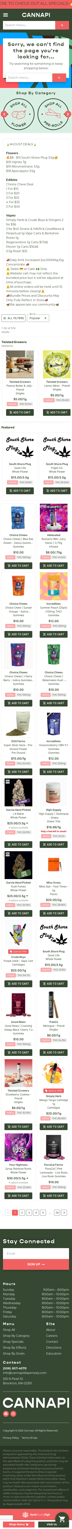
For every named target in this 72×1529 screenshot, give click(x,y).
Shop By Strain (14, 1353)
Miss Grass (54, 882)
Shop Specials (13, 1341)
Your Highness (18, 1164)
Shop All (9, 1330)
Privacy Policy (11, 1437)
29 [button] (57, 1212)
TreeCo (53, 1021)
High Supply (53, 809)
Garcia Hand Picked (18, 809)
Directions (53, 1347)
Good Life (20, 467)
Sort (32, 314)
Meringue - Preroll (53, 1025)
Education (53, 1353)
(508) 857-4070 (15, 1368)
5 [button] (43, 1212)
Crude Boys (18, 956)
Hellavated (53, 535)
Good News (18, 1021)
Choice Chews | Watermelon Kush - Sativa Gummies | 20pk (54, 680)
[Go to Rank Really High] (36, 1514)
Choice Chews (18, 535)
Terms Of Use (29, 1437)
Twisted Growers (20, 381)
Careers (51, 1336)
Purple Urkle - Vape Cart (18, 960)
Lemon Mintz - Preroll (57, 385)
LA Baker (18, 813)
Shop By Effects (14, 1347)
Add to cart (22, 412)
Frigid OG (57, 467)
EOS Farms (18, 741)
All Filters (16, 318)
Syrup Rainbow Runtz (18, 1168)
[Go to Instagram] (13, 1414)
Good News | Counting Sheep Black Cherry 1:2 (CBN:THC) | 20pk (18, 1029)
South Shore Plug (20, 464)
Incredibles (54, 603)
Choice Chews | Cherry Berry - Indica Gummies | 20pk (18, 680)
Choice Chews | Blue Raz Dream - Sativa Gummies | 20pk (18, 542)
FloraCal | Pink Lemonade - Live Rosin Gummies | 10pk (53, 1172)
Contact (52, 1341)
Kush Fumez (18, 886)
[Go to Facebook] (6, 1414)
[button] (5, 14)
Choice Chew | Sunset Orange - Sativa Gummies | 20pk (18, 611)
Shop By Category (16, 1336)
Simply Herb (53, 1096)
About (50, 1330)
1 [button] (15, 1212)
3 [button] (29, 1212)
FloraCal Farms (53, 1164)
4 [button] (36, 1212)
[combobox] (18, 823)
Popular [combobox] (35, 318)
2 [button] (22, 1212)
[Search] (62, 25)
